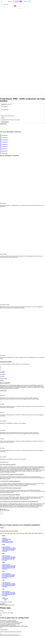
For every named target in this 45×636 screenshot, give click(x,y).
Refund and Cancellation (7, 541)
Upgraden (2, 527)
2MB (41, 533)
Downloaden (3, 123)
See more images (3, 378)
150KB (29, 533)
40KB (20, 533)
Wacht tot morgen (24, 626)
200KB (32, 533)
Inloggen (25, 1)
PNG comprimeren (6, 555)
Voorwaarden (5, 540)
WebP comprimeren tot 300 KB (8, 566)
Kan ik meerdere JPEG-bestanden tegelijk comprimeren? (10, 494)
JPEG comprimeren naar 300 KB (9, 549)
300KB (36, 533)
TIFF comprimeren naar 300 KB (8, 584)
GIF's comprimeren (6, 573)
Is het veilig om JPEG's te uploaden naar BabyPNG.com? (10, 481)
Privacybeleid (5, 598)
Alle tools (10, 1)
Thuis (3, 597)
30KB (17, 533)
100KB (26, 533)
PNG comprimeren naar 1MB (8, 558)
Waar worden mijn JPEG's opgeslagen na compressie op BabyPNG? (12, 474)
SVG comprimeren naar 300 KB (8, 593)
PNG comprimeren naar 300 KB (9, 557)
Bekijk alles (4, 551)
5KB (3, 533)
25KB (14, 533)
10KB (6, 533)
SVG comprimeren (6, 591)
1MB (39, 533)
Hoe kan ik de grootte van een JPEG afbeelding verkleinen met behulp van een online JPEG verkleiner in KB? (19, 501)
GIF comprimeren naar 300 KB (8, 575)
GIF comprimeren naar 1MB (8, 576)
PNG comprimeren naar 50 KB (8, 556)
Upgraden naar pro (3, 390)
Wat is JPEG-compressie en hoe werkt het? (7, 464)
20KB (11, 533)
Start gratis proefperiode (4, 626)
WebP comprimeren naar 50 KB (9, 565)
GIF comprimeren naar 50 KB (8, 574)
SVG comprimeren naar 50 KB (8, 592)
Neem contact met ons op (7, 542)
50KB (23, 533)
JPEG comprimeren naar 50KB (8, 547)
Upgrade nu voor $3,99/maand (15, 626)
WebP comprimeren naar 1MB (8, 567)
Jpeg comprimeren (6, 546)
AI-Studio (17, 1)
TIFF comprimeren (6, 582)
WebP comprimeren (6, 564)
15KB (8, 533)
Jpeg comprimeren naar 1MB (8, 550)
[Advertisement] (21, 127)
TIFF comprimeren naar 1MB (8, 585)
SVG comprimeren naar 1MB (8, 594)
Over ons (4, 538)
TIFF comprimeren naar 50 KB (8, 583)
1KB (1, 533)
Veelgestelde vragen (6, 539)
